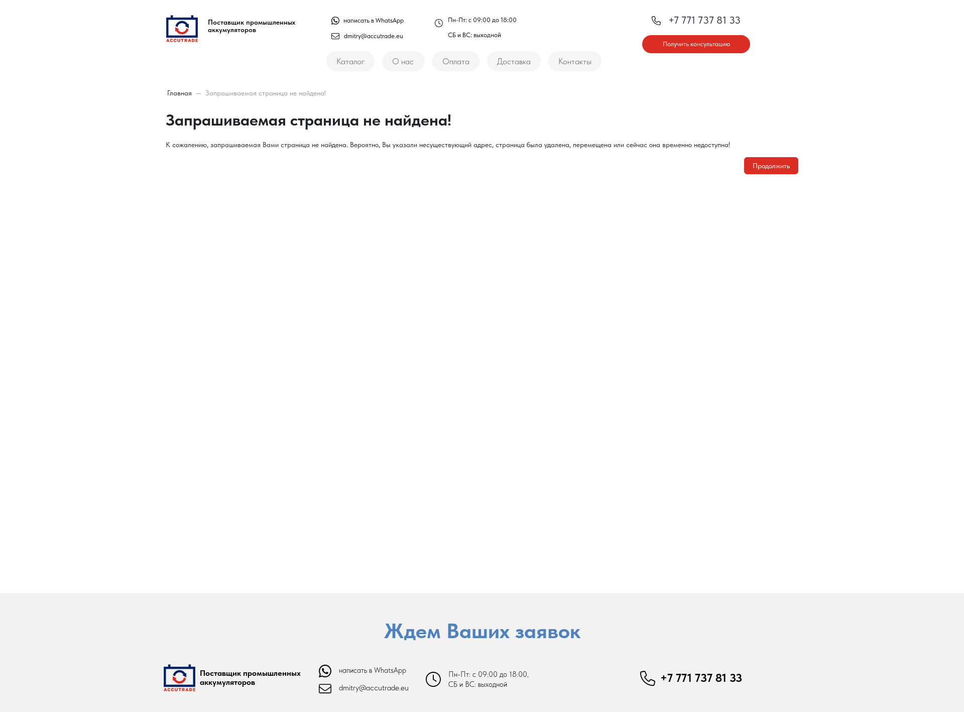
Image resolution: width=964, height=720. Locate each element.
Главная (179, 93)
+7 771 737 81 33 (701, 678)
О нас (403, 61)
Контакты (574, 61)
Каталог (350, 61)
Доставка (514, 61)
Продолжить (771, 166)
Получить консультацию (696, 44)
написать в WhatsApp (373, 20)
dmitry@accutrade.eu (373, 36)
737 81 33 (704, 20)
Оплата (455, 61)
